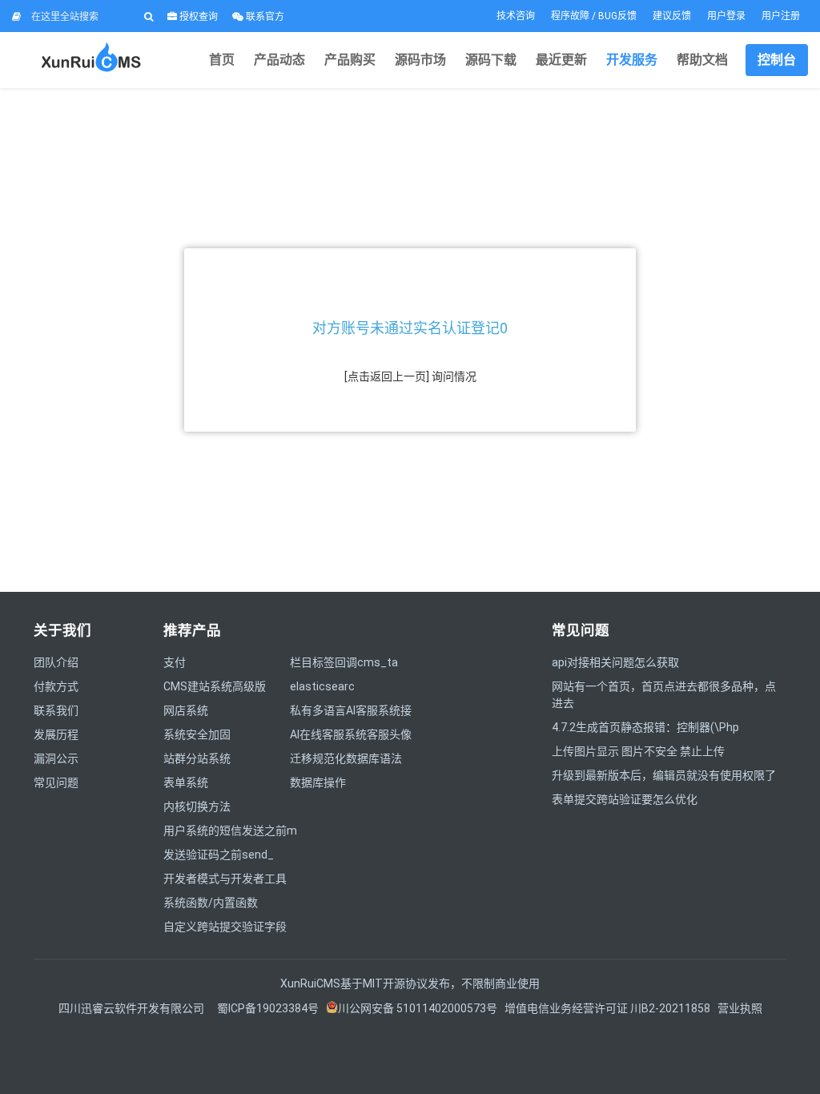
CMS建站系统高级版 (214, 686)
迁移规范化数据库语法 (346, 758)
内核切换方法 (197, 806)
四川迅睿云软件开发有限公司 (132, 1008)
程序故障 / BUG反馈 (594, 16)
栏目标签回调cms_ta (344, 662)
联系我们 (56, 710)
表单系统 (185, 782)
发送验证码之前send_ (218, 854)
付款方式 (56, 686)
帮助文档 (702, 59)
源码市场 (420, 59)
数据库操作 (318, 782)
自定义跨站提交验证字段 (225, 926)
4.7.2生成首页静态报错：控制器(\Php (645, 727)
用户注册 (781, 16)
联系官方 (263, 16)
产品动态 (279, 59)
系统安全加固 (197, 734)
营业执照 (740, 1008)
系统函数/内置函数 (210, 902)
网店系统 (185, 710)
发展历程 (56, 734)
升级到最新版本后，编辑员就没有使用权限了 (664, 775)
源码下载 (491, 59)
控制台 (777, 59)
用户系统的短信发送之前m (230, 830)
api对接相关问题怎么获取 (615, 662)
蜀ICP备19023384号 (268, 1008)
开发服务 (631, 59)
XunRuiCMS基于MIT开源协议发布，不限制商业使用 (410, 983)
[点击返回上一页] (386, 376)
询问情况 (454, 376)
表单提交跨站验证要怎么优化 (624, 799)
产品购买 (350, 59)
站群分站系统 (197, 758)
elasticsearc (322, 686)
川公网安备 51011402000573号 (417, 1008)
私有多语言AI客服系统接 (351, 710)
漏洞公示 (56, 758)
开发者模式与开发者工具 (225, 878)
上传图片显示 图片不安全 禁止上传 (638, 751)
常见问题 (56, 782)
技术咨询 (515, 16)
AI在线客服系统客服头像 (351, 734)
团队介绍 (56, 662)
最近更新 (561, 59)
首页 (222, 59)
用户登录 (726, 16)
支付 (174, 662)
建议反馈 (672, 16)
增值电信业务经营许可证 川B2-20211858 (607, 1008)
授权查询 (197, 16)
